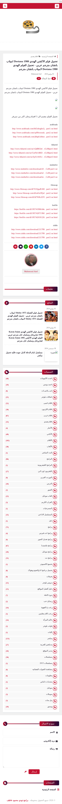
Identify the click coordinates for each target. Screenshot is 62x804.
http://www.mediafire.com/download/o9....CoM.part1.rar (34, 169)
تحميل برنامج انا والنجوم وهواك (29, 570)
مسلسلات (29, 657)
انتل (29, 521)
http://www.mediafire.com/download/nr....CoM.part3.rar (34, 177)
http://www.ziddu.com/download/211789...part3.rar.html (34, 237)
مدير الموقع (29, 651)
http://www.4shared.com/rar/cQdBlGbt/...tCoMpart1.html (34, 149)
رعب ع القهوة (29, 607)
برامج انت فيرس (29, 533)
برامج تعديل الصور (29, 539)
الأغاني (29, 434)
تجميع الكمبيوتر (29, 564)
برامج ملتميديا (29, 545)
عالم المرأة (29, 620)
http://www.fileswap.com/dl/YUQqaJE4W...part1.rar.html (34, 189)
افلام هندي (34, 56)
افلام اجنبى (29, 403)
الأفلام (29, 440)
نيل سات (29, 700)
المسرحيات (29, 508)
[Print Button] (15, 246)
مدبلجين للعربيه (29, 644)
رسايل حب (29, 601)
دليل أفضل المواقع (29, 589)
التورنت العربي (29, 477)
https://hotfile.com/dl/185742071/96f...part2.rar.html (36, 213)
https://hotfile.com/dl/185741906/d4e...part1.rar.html (36, 209)
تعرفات (29, 576)
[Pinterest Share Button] (36, 246)
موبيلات (29, 694)
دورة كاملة (29, 595)
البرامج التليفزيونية (29, 465)
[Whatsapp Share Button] (26, 246)
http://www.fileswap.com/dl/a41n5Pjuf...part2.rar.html (35, 193)
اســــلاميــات (29, 391)
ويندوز (29, 706)
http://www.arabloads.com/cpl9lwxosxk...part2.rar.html (35, 133)
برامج (29, 527)
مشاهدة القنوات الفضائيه (29, 669)
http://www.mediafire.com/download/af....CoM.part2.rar (34, 173)
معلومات (29, 675)
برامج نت (29, 558)
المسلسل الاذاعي (29, 514)
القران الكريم (29, 502)
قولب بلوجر (29, 626)
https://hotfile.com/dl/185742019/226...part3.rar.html (36, 217)
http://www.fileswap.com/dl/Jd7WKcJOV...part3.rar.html (34, 197)
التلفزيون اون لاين (29, 471)
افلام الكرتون (29, 409)
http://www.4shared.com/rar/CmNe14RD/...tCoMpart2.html (33, 153)
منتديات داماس (29, 682)
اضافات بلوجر (29, 397)
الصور (29, 490)
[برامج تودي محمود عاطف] (31, 27)
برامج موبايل (29, 552)
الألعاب (29, 446)
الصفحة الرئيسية (47, 56)
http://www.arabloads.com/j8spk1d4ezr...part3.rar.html (35, 137)
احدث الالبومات (29, 378)
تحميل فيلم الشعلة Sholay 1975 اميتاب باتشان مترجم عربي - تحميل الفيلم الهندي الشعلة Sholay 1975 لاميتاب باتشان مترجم (25, 316)
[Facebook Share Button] (46, 246)
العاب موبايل (29, 496)
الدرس (29, 483)
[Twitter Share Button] (41, 246)
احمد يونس (29, 384)
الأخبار (29, 428)
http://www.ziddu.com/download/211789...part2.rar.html (34, 233)
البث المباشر (29, 453)
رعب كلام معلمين (29, 614)
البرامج (29, 459)
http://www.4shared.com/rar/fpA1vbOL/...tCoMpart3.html (34, 157)
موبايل (29, 688)
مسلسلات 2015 (29, 663)
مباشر (29, 638)
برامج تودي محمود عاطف (17, 800)
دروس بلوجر (29, 583)
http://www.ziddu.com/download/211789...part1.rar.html (34, 229)
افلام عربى (29, 415)
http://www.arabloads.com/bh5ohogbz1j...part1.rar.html (35, 129)
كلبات (29, 632)
